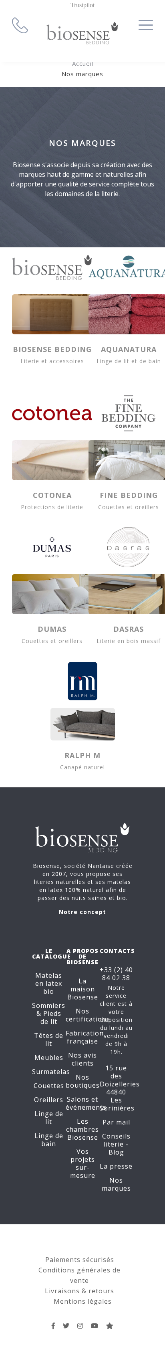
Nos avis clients (82, 1059)
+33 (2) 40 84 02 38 (116, 973)
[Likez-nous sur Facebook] (53, 1325)
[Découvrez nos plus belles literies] (80, 1325)
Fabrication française (85, 1037)
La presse (116, 1166)
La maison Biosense (82, 989)
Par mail (116, 1122)
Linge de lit (48, 1117)
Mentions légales (83, 1301)
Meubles (48, 1057)
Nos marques (116, 1184)
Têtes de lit (48, 1039)
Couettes (49, 1085)
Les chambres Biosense (82, 1129)
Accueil (82, 63)
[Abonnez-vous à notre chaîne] (95, 1325)
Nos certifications (88, 1015)
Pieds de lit (50, 1017)
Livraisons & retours (79, 1290)
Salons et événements (86, 1103)
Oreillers (48, 1099)
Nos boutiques (83, 1081)
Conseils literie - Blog (116, 1144)
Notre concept (82, 912)
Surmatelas (51, 1071)
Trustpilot (82, 5)
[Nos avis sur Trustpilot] (110, 1325)
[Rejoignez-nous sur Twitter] (66, 1325)
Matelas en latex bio (48, 983)
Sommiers (48, 1005)
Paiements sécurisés (79, 1259)
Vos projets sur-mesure (82, 1163)
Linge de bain (48, 1139)
